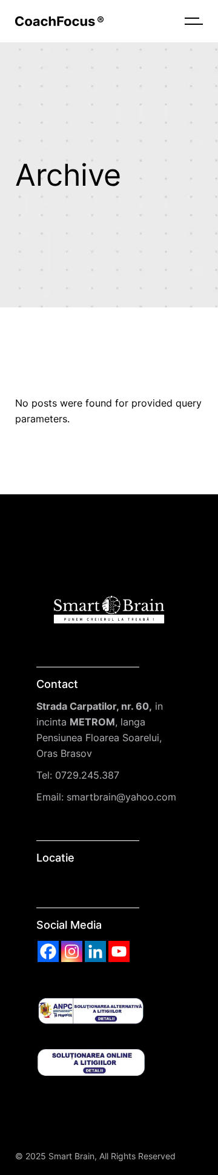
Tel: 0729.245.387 (77, 775)
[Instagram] (71, 951)
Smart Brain (71, 1156)
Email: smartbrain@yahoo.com (106, 797)
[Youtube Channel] (119, 951)
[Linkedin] (95, 951)
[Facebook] (48, 951)
